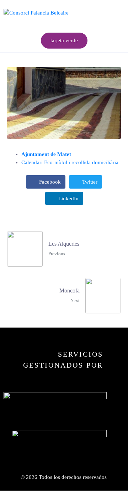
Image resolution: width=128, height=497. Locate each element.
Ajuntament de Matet (46, 154)
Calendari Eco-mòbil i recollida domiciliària (69, 162)
